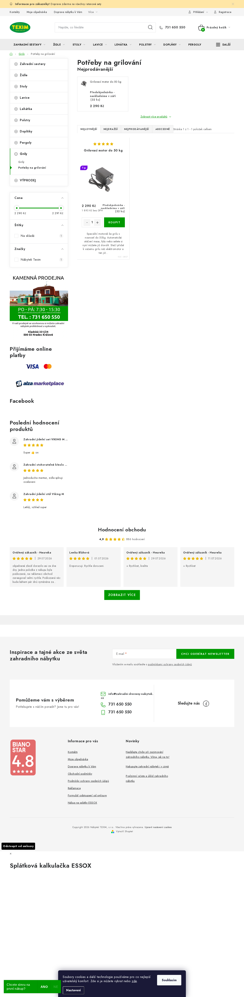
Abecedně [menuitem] (162, 129)
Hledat (150, 27)
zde (134, 981)
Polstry (25, 120)
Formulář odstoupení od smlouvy (87, 795)
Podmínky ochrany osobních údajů (88, 781)
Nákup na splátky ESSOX (82, 803)
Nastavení (73, 990)
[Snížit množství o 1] (86, 222)
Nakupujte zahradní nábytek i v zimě (147, 766)
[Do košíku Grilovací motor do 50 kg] (114, 222)
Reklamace (74, 788)
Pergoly (26, 142)
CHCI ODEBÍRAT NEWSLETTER (205, 654)
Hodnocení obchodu (122, 529)
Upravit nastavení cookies (158, 827)
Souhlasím (169, 980)
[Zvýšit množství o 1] (97, 222)
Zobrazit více (122, 595)
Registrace (225, 12)
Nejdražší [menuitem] (111, 129)
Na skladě (41, 236)
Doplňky (26, 131)
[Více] (223, 44)
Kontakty (15, 12)
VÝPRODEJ (28, 180)
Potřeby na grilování (32, 168)
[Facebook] (206, 704)
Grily (23, 154)
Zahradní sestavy (32, 64)
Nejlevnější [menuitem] (88, 129)
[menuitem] (29, 44)
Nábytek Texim (41, 259)
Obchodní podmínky (80, 774)
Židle (24, 75)
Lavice (25, 97)
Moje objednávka (37, 12)
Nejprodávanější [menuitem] (136, 129)
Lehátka (26, 109)
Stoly (23, 86)
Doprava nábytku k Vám (68, 12)
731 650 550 (174, 27)
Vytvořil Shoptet (124, 831)
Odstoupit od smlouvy (18, 846)
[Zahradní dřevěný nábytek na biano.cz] (23, 757)
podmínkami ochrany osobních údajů (170, 664)
